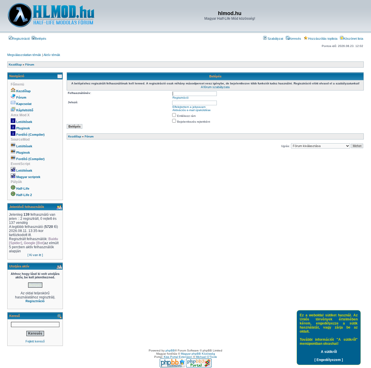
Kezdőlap (23, 91)
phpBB (170, 350)
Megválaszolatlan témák (24, 55)
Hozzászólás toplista (322, 38)
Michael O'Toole (206, 356)
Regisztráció (21, 38)
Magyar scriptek (28, 177)
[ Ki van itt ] (35, 255)
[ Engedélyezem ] (328, 360)
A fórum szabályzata (215, 87)
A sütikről (329, 352)
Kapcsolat (24, 104)
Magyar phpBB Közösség (198, 353)
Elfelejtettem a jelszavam (188, 106)
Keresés (295, 38)
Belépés (40, 38)
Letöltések (24, 122)
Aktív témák (51, 55)
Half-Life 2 (24, 195)
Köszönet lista (353, 38)
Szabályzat (275, 38)
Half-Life (22, 188)
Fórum (21, 97)
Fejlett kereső (35, 341)
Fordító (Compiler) (30, 134)
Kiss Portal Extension (178, 356)
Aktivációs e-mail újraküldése (191, 110)
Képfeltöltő (24, 110)
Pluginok (23, 128)
